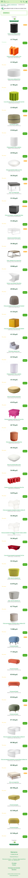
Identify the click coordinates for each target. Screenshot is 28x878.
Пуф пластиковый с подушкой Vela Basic (14, 215)
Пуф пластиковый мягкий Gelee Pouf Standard (14, 305)
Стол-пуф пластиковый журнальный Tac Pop (14, 555)
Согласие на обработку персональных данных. (14, 873)
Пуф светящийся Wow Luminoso (14, 147)
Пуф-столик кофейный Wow (14, 33)
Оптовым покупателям (14, 867)
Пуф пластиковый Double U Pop (14, 56)
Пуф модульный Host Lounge (14, 237)
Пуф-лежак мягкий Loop (14, 351)
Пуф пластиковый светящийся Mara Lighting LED (14, 623)
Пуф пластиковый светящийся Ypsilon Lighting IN (14, 510)
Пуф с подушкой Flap (14, 782)
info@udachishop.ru (14, 856)
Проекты (14, 869)
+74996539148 (14, 854)
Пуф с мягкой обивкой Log (14, 578)
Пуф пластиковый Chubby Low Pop (14, 169)
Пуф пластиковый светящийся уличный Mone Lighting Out (14, 759)
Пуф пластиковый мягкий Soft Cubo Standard (14, 328)
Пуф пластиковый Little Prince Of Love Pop (14, 419)
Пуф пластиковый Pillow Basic (14, 464)
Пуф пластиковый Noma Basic (14, 396)
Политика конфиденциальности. (14, 875)
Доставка (14, 863)
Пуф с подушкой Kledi (14, 192)
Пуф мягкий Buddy (14, 646)
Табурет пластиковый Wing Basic (14, 283)
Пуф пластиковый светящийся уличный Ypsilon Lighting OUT (14, 533)
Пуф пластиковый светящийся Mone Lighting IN (14, 736)
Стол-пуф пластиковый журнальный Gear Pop (14, 101)
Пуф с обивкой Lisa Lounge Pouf (14, 260)
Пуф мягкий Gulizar (14, 124)
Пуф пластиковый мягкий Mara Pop (14, 441)
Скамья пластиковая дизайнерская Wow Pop (14, 487)
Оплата (14, 864)
